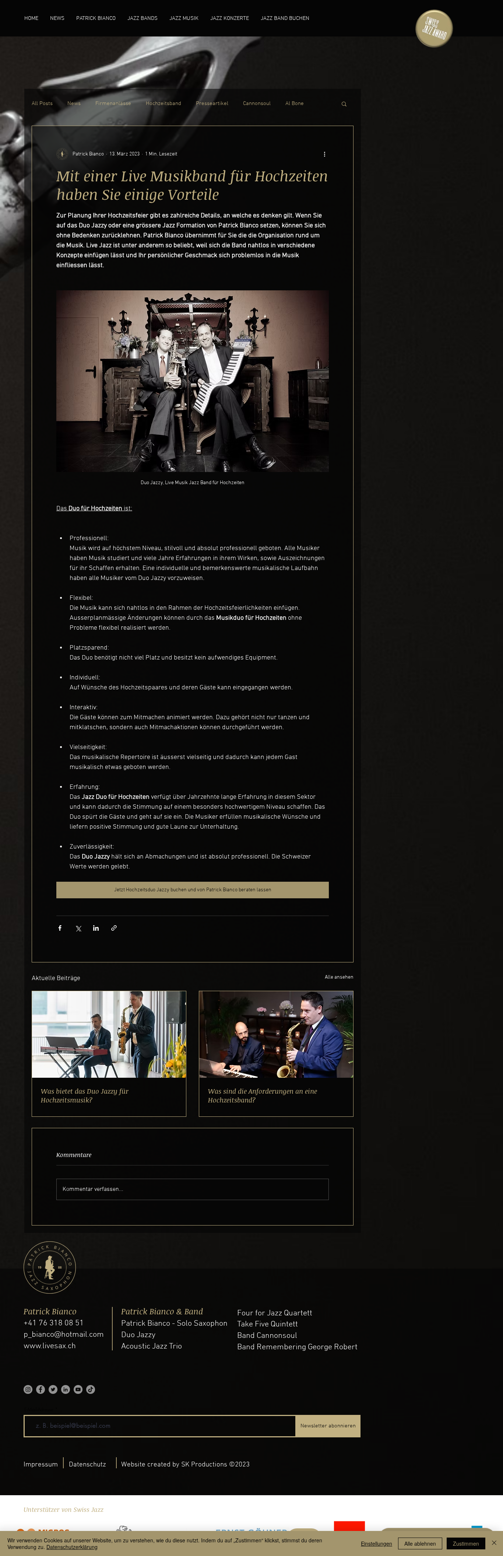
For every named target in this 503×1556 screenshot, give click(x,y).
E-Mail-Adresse (38, 1409)
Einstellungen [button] (376, 1543)
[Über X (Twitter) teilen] (77, 927)
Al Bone (294, 103)
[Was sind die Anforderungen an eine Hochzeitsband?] (276, 1034)
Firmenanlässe (113, 103)
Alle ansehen (339, 977)
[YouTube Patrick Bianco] (78, 1389)
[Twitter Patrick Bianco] (53, 1389)
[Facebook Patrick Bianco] (40, 1389)
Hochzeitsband (163, 103)
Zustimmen (466, 1543)
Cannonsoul (257, 103)
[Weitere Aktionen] (324, 154)
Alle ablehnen (420, 1543)
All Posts (42, 103)
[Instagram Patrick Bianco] (28, 1389)
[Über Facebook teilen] (59, 927)
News (74, 103)
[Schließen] (494, 1543)
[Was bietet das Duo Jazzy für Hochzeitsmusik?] (109, 1034)
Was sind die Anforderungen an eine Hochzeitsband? (262, 1095)
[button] (344, 103)
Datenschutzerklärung (72, 1546)
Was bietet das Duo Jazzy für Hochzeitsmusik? (85, 1095)
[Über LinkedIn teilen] (95, 927)
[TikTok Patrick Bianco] (90, 1389)
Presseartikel (212, 103)
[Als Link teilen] (113, 927)
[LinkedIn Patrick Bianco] (65, 1389)
